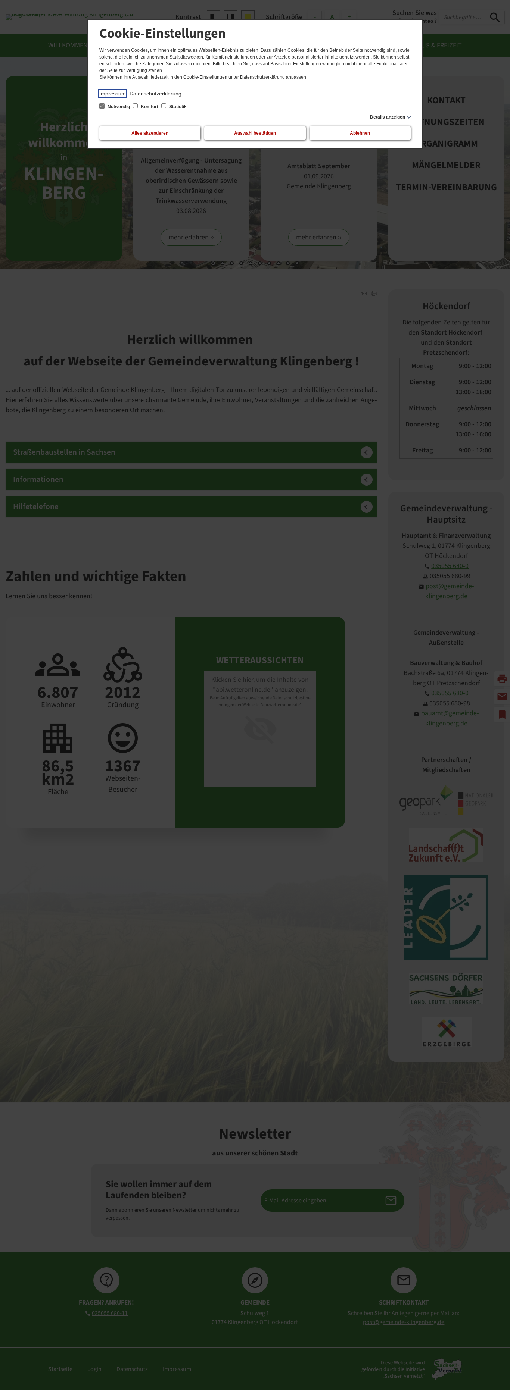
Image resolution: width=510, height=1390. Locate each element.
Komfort (149, 106)
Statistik (177, 106)
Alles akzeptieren (149, 133)
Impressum (112, 94)
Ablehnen (360, 133)
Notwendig (118, 106)
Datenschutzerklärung (155, 94)
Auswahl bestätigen (255, 133)
